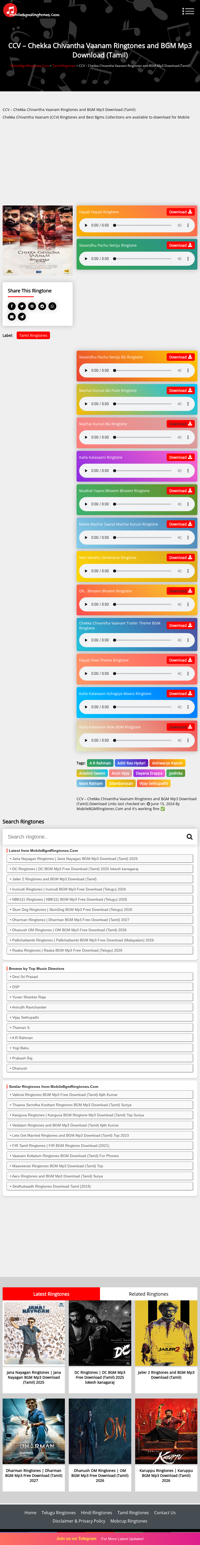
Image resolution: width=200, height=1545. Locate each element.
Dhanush (19, 1068)
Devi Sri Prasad (25, 977)
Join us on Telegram (76, 1538)
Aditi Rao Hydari (131, 762)
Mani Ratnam (91, 783)
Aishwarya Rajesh (167, 762)
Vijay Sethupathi (154, 783)
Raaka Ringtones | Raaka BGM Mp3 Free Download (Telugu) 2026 (67, 950)
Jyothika (176, 773)
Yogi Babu (20, 1048)
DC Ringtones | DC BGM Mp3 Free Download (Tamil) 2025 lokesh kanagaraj (75, 869)
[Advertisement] (100, 163)
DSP (16, 987)
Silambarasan (121, 783)
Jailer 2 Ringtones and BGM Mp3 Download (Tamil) (54, 879)
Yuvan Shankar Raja (29, 997)
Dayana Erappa (149, 773)
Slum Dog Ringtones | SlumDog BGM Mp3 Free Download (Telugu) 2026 (72, 909)
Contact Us (165, 1512)
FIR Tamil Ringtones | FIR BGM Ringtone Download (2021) (60, 1145)
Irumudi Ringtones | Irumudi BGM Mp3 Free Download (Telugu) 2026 (69, 889)
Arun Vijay (120, 773)
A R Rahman (100, 762)
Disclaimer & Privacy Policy (79, 1521)
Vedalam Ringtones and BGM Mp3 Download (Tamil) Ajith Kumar (65, 1125)
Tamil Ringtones (33, 335)
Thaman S (20, 1027)
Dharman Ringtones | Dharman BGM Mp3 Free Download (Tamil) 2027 (70, 920)
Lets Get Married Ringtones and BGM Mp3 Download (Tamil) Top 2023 (70, 1135)
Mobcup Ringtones (128, 1521)
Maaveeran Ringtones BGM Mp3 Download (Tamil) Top (57, 1166)
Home (30, 1512)
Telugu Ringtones (59, 1512)
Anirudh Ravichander (29, 1007)
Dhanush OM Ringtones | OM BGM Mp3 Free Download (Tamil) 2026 (69, 930)
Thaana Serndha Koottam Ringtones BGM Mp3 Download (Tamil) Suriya (72, 1105)
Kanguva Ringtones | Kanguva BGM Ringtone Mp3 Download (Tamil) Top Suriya (78, 1115)
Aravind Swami (92, 773)
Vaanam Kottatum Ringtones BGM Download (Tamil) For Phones (65, 1156)
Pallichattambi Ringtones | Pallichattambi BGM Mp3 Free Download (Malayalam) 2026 (83, 940)
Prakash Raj (22, 1058)
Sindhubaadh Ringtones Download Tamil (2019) (51, 1186)
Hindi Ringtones (96, 1512)
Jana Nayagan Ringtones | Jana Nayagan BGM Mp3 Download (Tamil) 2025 (75, 859)
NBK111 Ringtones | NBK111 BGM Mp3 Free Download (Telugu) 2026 (69, 899)
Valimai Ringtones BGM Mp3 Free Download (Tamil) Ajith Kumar (65, 1095)
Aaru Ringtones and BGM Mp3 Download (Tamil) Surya (57, 1176)
